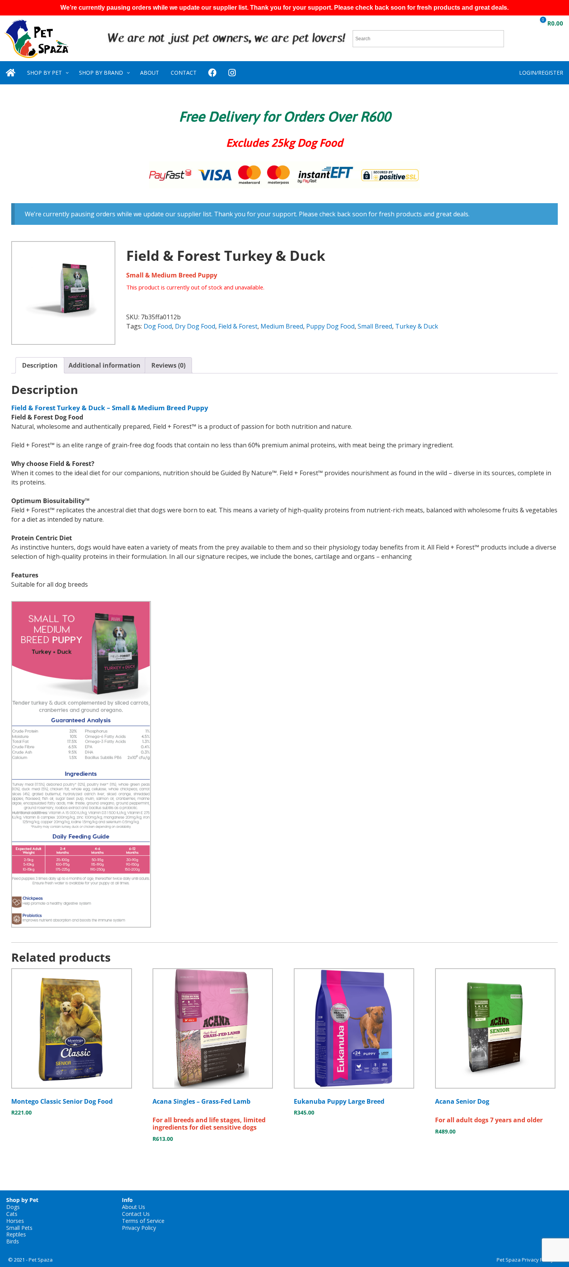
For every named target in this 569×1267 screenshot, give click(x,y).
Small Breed (375, 326)
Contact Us (136, 1213)
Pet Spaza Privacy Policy (525, 1259)
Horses (15, 1220)
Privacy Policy (139, 1227)
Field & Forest (237, 326)
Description (40, 365)
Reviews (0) (168, 365)
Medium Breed (282, 326)
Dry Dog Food (195, 326)
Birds (12, 1241)
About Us (133, 1206)
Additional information (105, 365)
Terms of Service (143, 1220)
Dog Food (158, 326)
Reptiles (16, 1234)
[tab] (39, 365)
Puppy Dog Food (330, 326)
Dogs (13, 1206)
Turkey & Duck (416, 326)
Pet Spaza (41, 1259)
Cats (11, 1213)
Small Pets (19, 1227)
